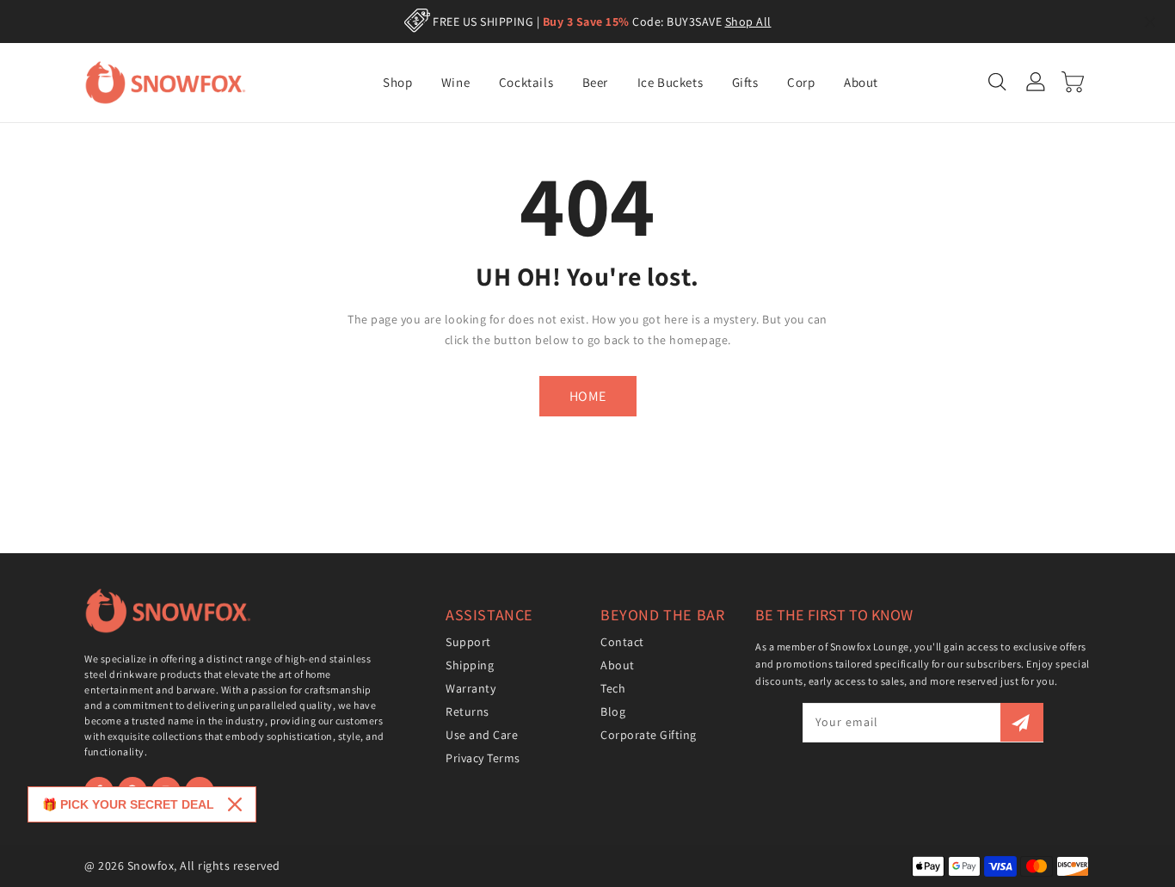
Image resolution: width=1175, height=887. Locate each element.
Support (468, 642)
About (617, 665)
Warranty (470, 688)
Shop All (748, 21)
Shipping (470, 665)
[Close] (235, 804)
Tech (612, 688)
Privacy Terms (483, 758)
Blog (612, 711)
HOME (587, 396)
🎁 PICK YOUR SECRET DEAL (128, 804)
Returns (467, 711)
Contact (622, 642)
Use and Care (482, 734)
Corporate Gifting (648, 734)
